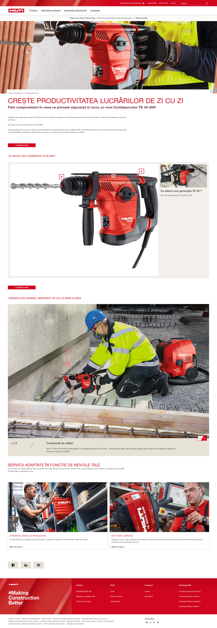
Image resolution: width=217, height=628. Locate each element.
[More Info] (141, 171)
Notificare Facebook (73, 621)
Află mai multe (15, 547)
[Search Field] (207, 3)
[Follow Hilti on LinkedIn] (154, 622)
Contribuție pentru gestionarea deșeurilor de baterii (25, 623)
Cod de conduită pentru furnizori (54, 623)
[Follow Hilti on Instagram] (150, 622)
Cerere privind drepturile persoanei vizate (66, 619)
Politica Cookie (46, 619)
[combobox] (194, 3)
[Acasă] (16, 10)
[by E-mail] (38, 565)
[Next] (204, 438)
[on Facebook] (13, 565)
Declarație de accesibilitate (75, 623)
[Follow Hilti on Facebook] (147, 622)
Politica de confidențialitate (31, 619)
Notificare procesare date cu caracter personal (23, 621)
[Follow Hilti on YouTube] (158, 622)
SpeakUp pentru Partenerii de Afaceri (53, 621)
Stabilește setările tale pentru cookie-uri (95, 619)
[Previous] (200, 438)
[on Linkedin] (26, 565)
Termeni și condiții (14, 619)
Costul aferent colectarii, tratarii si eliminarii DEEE (98, 621)
